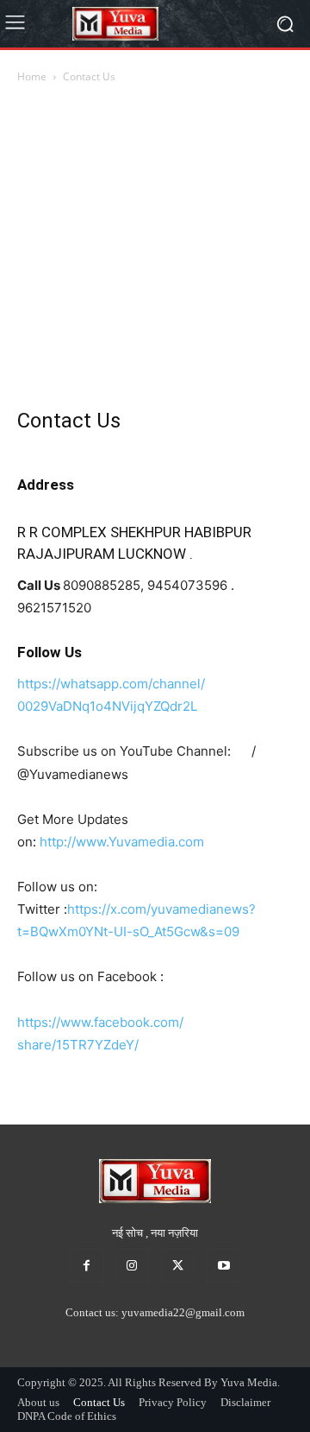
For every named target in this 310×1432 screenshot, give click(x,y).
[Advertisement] (155, 250)
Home (31, 76)
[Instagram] (132, 1266)
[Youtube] (223, 1266)
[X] (178, 1266)
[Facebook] (86, 1266)
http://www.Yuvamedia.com (122, 841)
